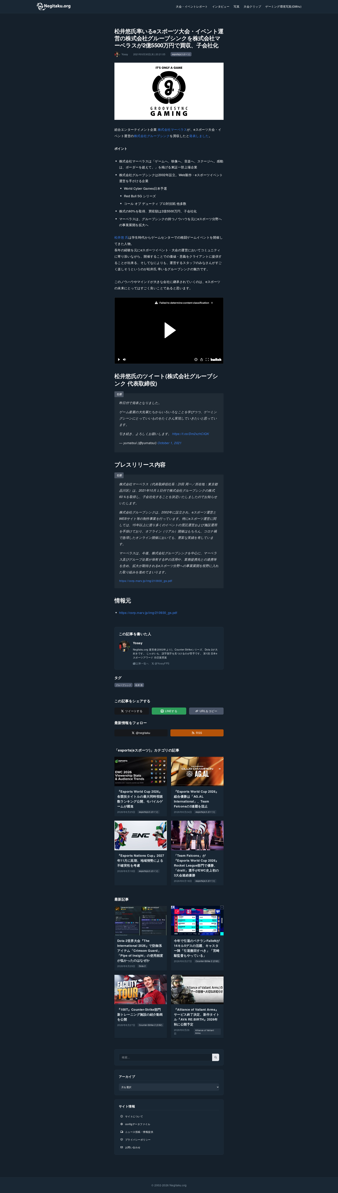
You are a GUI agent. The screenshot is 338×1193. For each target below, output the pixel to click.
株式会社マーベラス (172, 129)
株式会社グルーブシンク (152, 135)
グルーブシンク (123, 684)
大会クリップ (252, 6)
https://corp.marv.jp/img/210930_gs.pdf (145, 581)
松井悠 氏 (121, 237)
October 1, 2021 (169, 443)
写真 (236, 6)
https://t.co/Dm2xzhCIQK (190, 433)
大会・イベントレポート (192, 6)
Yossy (137, 643)
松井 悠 (139, 684)
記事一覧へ (142, 663)
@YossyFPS (162, 663)
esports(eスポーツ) (181, 54)
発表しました (199, 135)
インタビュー (221, 6)
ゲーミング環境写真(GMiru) (283, 6)
